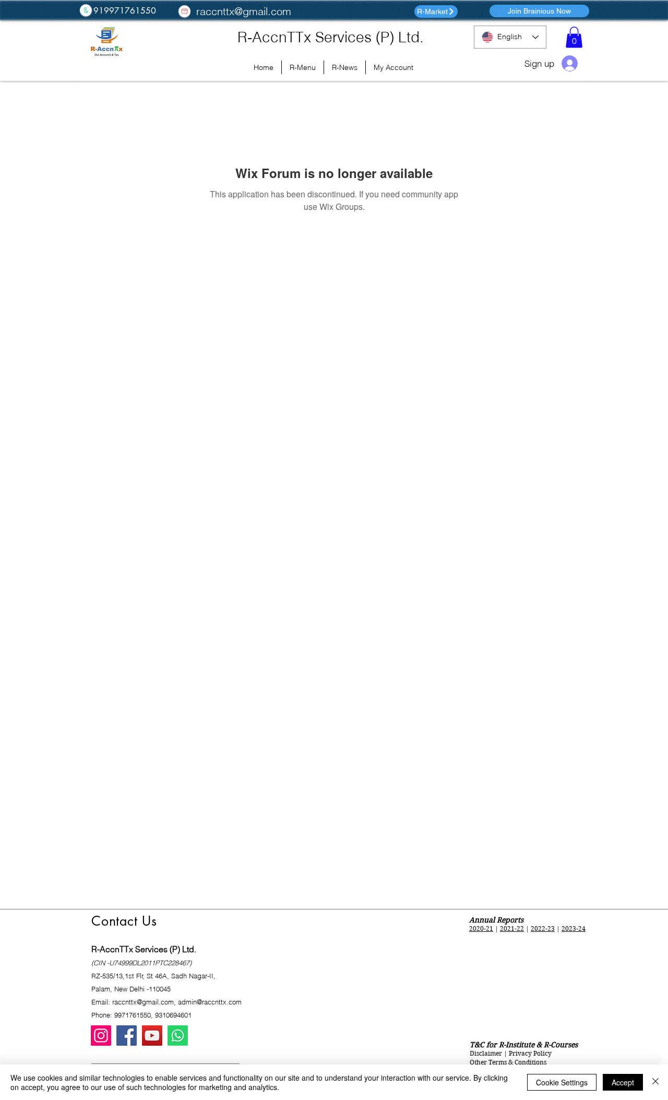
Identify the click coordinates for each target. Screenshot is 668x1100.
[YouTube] (152, 1035)
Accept (623, 1082)
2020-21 (481, 928)
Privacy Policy (530, 1053)
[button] (574, 37)
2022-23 (543, 928)
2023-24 (574, 928)
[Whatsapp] (178, 1035)
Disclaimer (486, 1053)
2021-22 (512, 928)
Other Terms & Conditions (508, 1062)
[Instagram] (101, 1035)
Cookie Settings (562, 1082)
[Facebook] (126, 1035)
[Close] (655, 1082)
